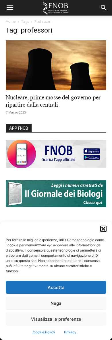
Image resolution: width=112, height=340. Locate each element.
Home (11, 21)
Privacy (70, 332)
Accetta (56, 287)
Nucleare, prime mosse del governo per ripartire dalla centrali (53, 101)
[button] (103, 229)
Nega (56, 303)
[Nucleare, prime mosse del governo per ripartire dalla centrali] (56, 65)
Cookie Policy (44, 332)
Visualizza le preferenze (56, 319)
